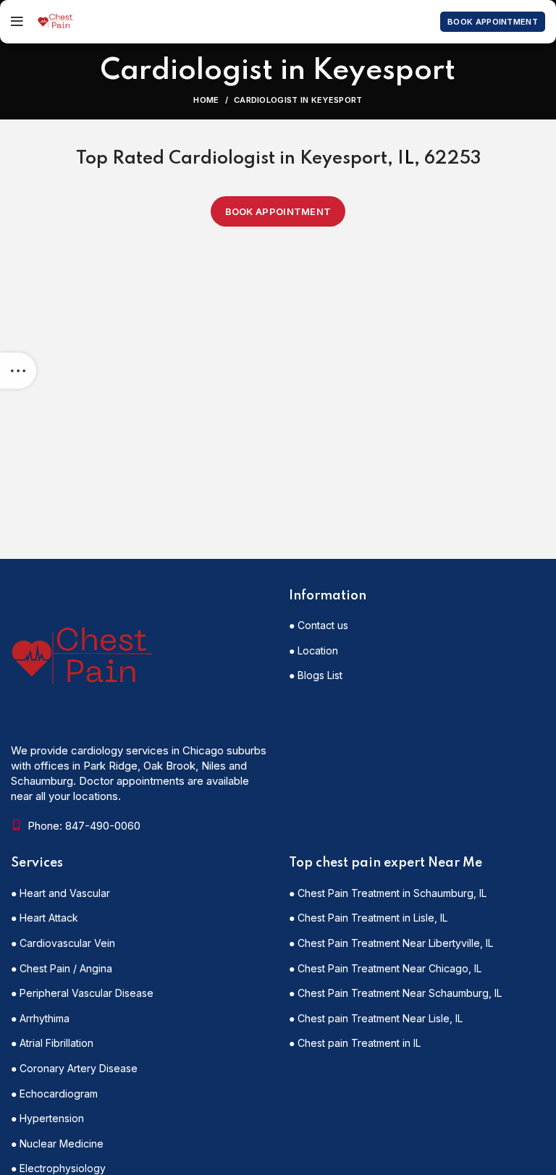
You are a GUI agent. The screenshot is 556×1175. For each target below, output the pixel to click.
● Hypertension (47, 1118)
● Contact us (318, 625)
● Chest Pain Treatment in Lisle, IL (368, 917)
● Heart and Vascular (60, 893)
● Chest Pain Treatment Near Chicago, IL (385, 968)
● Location (313, 650)
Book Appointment (492, 22)
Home (206, 100)
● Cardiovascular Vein (63, 943)
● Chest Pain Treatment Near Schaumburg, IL (395, 993)
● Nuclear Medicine (57, 1143)
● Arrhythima (40, 1018)
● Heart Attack (44, 917)
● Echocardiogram (54, 1093)
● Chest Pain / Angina (61, 968)
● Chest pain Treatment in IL (355, 1043)
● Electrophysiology (58, 1168)
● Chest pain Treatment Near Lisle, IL (376, 1018)
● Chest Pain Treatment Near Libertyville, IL (391, 943)
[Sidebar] (18, 371)
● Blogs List (315, 675)
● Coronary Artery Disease (74, 1068)
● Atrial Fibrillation (52, 1043)
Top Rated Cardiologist (175, 159)
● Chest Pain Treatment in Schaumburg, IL (387, 893)
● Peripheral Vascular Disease (82, 993)
